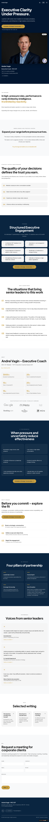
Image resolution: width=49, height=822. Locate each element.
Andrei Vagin (5, 2)
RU (43, 2)
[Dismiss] (47, 820)
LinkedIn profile (6, 367)
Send (5, 787)
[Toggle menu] (46, 2)
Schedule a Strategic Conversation (12, 26)
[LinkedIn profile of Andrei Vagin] (40, 2)
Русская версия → (18, 810)
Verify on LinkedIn (8, 639)
